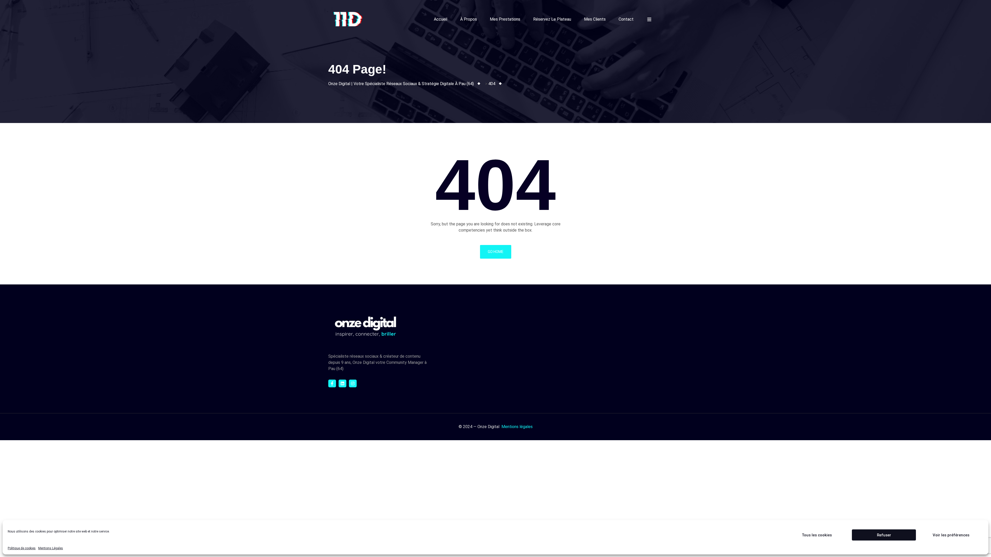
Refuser (884, 535)
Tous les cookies (817, 535)
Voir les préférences (951, 535)
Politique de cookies (22, 548)
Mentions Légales (50, 548)
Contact (626, 19)
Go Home (496, 252)
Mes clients (595, 19)
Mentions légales (517, 426)
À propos (468, 19)
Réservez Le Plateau (552, 19)
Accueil (440, 19)
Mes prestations (505, 19)
